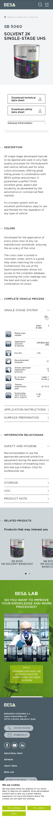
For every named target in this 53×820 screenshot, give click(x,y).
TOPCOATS (33, 17)
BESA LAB (9, 772)
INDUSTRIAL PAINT (13, 753)
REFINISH (11, 17)
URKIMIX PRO (22, 17)
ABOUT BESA (10, 766)
